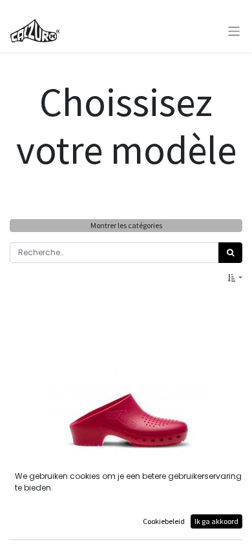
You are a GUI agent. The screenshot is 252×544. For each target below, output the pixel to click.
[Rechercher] (230, 252)
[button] (234, 277)
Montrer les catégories (126, 225)
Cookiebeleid (164, 521)
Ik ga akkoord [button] (216, 521)
